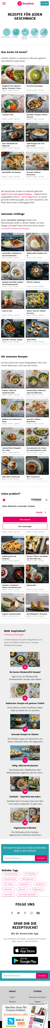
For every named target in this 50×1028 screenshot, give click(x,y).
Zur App (45, 3)
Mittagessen (28, 879)
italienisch (24, 884)
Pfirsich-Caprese (33, 282)
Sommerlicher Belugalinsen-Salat (12, 449)
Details (39, 512)
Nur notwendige (25, 526)
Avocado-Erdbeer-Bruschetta (34, 173)
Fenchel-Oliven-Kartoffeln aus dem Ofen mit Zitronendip (37, 557)
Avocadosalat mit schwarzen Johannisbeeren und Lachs (37, 449)
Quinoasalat (31, 585)
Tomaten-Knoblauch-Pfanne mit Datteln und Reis (11, 586)
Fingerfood (37, 889)
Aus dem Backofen (27, 895)
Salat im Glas (7, 311)
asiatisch (40, 884)
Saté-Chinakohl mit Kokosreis (10, 145)
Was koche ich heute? (37, 997)
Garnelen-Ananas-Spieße (12, 340)
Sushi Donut (31, 340)
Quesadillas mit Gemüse (11, 172)
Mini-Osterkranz (33, 477)
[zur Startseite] (25, 3)
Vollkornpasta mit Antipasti (9, 557)
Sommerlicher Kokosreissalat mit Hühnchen (37, 391)
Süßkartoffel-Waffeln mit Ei (37, 254)
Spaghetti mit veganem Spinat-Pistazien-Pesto (11, 87)
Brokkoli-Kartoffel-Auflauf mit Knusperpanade (12, 283)
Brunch (22, 889)
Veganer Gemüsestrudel (11, 614)
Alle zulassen (25, 519)
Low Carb (8, 895)
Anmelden (41, 858)
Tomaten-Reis (7, 115)
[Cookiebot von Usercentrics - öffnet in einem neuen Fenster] (31, 499)
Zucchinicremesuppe (35, 86)
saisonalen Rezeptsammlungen (15, 228)
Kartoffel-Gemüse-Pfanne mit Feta (37, 116)
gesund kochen (11, 874)
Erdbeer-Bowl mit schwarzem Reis (9, 391)
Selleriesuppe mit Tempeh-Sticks (36, 145)
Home (12, 997)
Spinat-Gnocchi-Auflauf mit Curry (36, 312)
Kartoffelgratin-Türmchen (37, 614)
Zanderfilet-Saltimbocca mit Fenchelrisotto (12, 254)
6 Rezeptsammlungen (14, 634)
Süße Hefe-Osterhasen (11, 477)
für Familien (30, 874)
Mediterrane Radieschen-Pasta (12, 420)
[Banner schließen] (46, 500)
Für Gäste (8, 884)
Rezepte (12, 1002)
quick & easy (10, 879)
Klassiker (8, 889)
